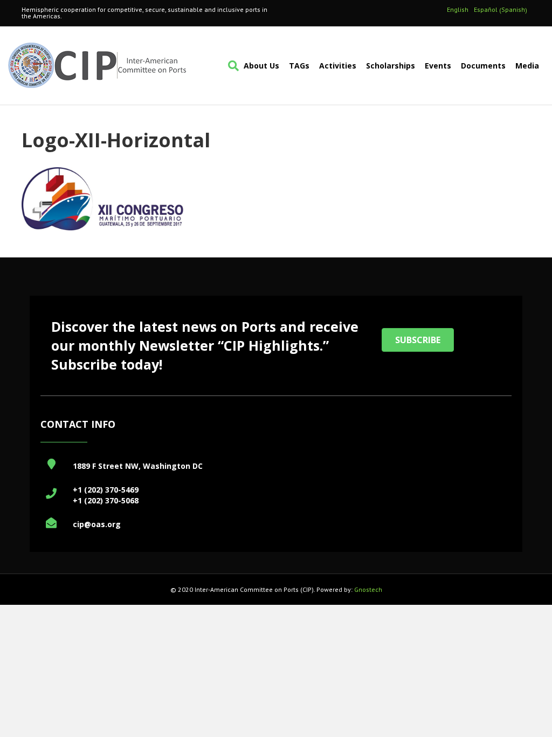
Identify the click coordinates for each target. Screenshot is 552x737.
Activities (337, 65)
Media (527, 65)
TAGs (299, 65)
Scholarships (390, 65)
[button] (418, 340)
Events (438, 65)
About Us (261, 65)
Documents (483, 65)
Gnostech (368, 589)
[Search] (231, 65)
